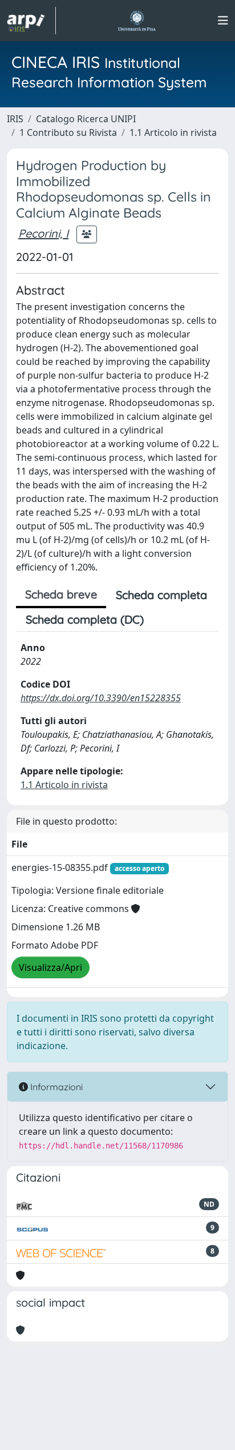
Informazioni (55, 1086)
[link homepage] (31, 20)
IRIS (15, 119)
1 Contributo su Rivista (68, 132)
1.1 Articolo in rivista (173, 132)
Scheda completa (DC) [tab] (85, 619)
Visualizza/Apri (50, 967)
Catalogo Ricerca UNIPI (86, 119)
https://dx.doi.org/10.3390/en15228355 (101, 698)
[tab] (163, 620)
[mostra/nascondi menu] (223, 20)
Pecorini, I (43, 233)
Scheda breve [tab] (61, 594)
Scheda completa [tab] (161, 595)
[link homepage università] (136, 20)
